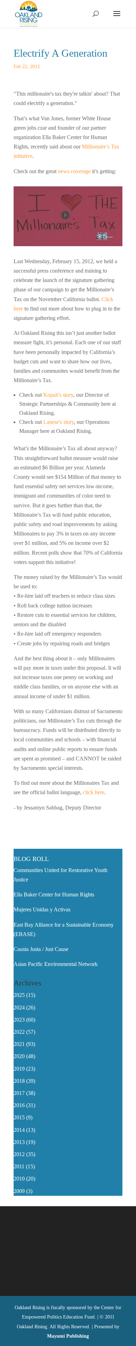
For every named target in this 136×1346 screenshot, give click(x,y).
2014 (19, 1130)
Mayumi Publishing (68, 1336)
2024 (19, 1007)
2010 (19, 1179)
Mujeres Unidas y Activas (42, 909)
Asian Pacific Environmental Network (56, 964)
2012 (19, 1154)
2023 (19, 1020)
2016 (19, 1105)
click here (93, 792)
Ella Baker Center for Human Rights (54, 894)
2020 (19, 1056)
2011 (19, 1166)
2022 (19, 1032)
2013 (19, 1142)
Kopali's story (58, 395)
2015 (19, 1117)
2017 (19, 1093)
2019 (19, 1069)
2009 (19, 1191)
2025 (19, 995)
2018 (19, 1081)
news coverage (74, 171)
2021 (19, 1044)
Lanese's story (58, 422)
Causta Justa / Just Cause (41, 949)
